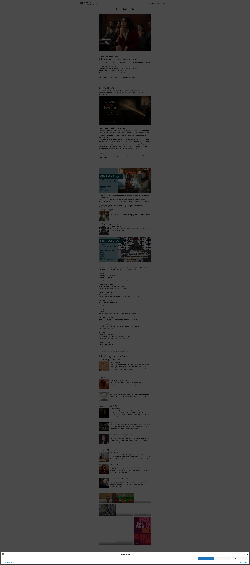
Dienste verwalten (243, 562)
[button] (247, 554)
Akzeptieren (206, 558)
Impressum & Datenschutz (7, 562)
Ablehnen (223, 558)
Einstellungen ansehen (240, 558)
